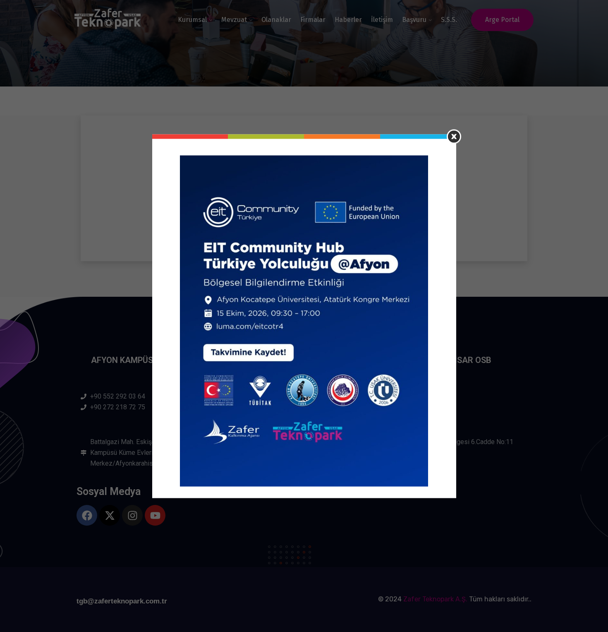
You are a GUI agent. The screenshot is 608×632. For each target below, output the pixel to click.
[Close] (454, 136)
